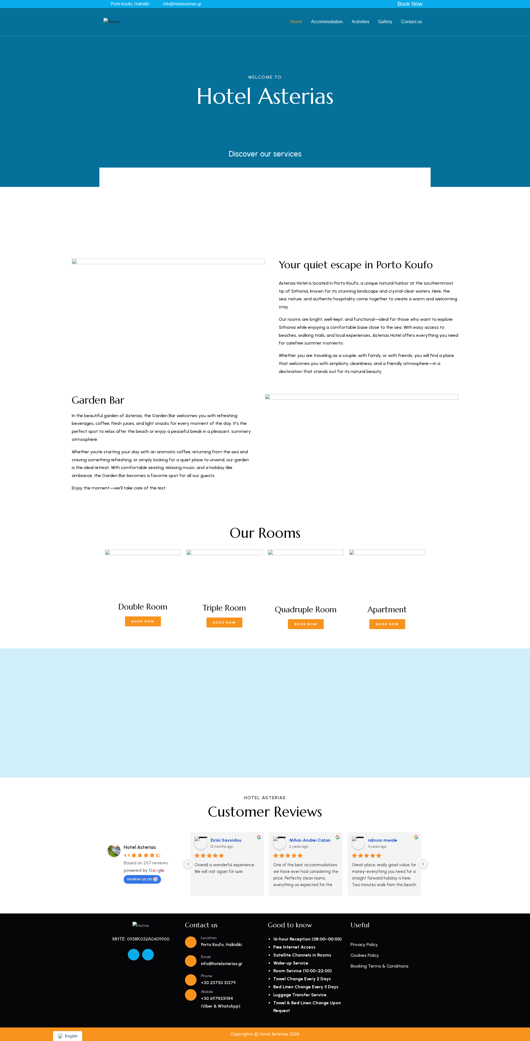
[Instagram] (148, 954)
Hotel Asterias (140, 847)
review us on (139, 878)
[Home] (112, 22)
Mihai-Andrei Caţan (309, 840)
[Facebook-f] (133, 954)
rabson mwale (382, 840)
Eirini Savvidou (226, 840)
